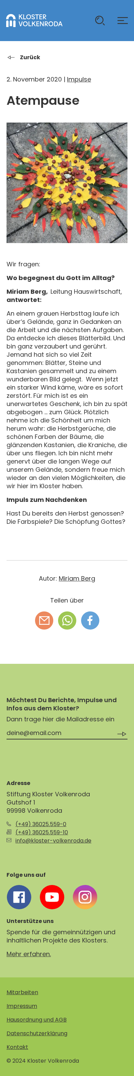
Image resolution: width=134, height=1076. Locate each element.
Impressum (22, 1006)
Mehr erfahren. (29, 954)
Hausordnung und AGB (37, 1020)
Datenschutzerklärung (37, 1033)
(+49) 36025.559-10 (41, 832)
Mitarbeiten (22, 992)
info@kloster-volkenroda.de (53, 841)
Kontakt (17, 1047)
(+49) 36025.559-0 (40, 824)
